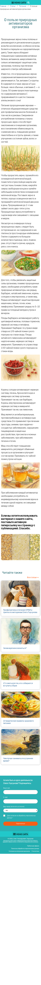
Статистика (35, 851)
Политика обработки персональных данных (25, 848)
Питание (22, 6)
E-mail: (5, 797)
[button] (19, 2)
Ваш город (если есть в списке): (14, 806)
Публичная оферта (33, 846)
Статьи (12, 6)
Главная (3, 6)
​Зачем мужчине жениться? (15, 648)
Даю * (21, 817)
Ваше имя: (6, 788)
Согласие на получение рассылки (19, 851)
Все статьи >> (33, 578)
